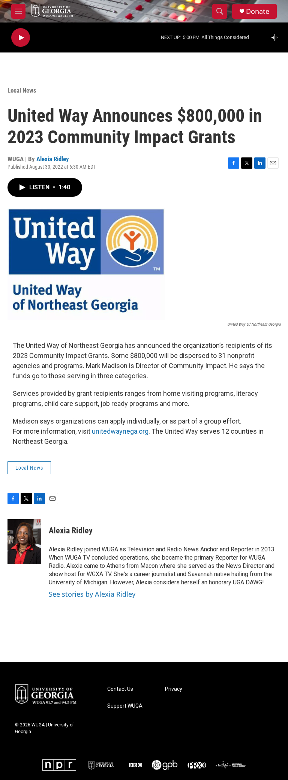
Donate (257, 11)
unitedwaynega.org (120, 431)
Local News (22, 90)
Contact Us (120, 689)
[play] (21, 37)
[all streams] (277, 37)
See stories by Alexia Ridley (92, 594)
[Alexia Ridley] (24, 541)
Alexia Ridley (52, 159)
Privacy (173, 689)
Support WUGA (124, 706)
